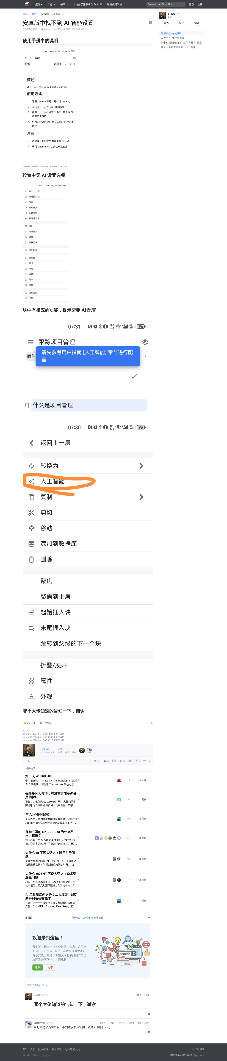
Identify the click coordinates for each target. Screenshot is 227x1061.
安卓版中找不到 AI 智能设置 (87, 917)
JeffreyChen (40, 1022)
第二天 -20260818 (38, 776)
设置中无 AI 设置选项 (172, 38)
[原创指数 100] (78, 780)
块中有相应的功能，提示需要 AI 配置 (181, 42)
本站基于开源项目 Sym (86, 4)
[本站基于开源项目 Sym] (24, 1055)
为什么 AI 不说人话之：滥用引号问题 (50, 854)
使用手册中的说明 (171, 33)
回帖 (166, 24)
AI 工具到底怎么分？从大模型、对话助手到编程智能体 (51, 896)
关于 (50, 967)
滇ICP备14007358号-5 (181, 1055)
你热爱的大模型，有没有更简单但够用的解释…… (50, 795)
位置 (60, 750)
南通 (169, 17)
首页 (25, 13)
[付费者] (28, 760)
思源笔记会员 (72, 1049)
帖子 (181, 24)
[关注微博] (28, 1055)
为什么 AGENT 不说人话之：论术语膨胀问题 (50, 875)
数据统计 (43, 1049)
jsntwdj (26, 733)
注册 (37, 967)
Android (45, 13)
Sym (196, 1055)
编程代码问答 (114, 4)
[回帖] (150, 23)
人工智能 (55, 13)
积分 (196, 24)
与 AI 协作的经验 (37, 814)
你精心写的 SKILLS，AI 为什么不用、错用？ (49, 833)
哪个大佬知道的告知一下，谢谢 (178, 47)
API (25, 1049)
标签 (34, 13)
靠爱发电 (57, 1049)
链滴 (202, 1049)
